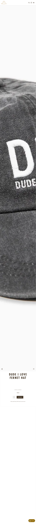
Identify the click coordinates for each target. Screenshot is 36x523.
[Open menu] (33, 2)
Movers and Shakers (18, 389)
